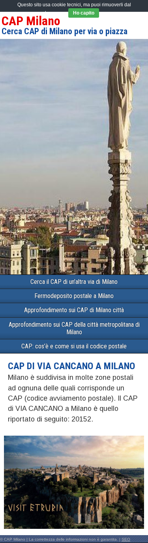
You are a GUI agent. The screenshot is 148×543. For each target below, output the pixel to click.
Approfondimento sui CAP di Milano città (74, 310)
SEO (126, 539)
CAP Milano (31, 20)
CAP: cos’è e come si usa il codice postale (74, 346)
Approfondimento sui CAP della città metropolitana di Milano (74, 328)
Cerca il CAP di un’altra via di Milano (74, 281)
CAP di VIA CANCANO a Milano (71, 366)
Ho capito (83, 13)
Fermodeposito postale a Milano (74, 296)
